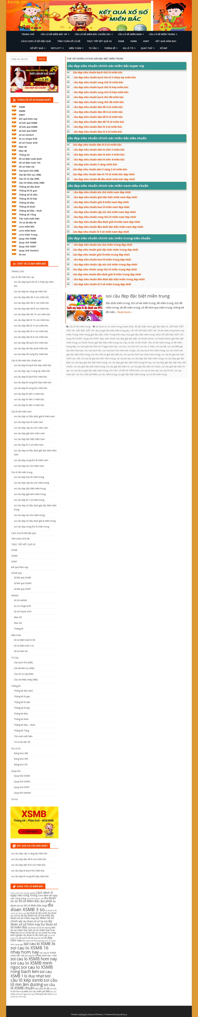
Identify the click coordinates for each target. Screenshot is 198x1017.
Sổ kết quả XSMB (28, 122)
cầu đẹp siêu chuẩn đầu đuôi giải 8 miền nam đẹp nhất (107, 222)
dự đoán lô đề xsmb (37, 913)
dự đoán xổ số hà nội (35, 921)
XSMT (146, 41)
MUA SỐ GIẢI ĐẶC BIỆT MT (169, 334)
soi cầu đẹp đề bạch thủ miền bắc (31, 342)
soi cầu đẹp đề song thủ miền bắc (31, 354)
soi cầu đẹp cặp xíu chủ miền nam (31, 427)
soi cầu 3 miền (147, 346)
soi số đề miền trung (156, 374)
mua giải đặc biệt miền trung (140, 334)
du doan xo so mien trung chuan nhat (114, 326)
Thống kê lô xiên (28, 194)
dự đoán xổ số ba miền (37, 915)
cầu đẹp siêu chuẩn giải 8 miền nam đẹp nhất (101, 202)
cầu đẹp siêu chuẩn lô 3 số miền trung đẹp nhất (102, 284)
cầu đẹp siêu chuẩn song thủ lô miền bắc (98, 82)
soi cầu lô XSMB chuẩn (33, 986)
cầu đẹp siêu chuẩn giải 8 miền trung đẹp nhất (101, 254)
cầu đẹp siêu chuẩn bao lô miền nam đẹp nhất (102, 207)
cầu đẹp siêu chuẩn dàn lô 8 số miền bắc (97, 144)
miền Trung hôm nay (114, 334)
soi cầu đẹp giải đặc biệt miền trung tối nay (129, 362)
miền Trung (72, 334)
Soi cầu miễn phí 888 (86, 374)
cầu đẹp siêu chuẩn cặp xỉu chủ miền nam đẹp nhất (105, 212)
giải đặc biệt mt (160, 326)
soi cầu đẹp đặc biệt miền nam (29, 439)
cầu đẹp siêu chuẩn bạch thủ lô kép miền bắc (101, 87)
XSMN (133, 41)
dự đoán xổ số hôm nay (31, 922)
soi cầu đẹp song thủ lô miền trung (31, 526)
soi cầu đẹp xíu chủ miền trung (29, 515)
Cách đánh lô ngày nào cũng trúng (32, 894)
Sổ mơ (163, 48)
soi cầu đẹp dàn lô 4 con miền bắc (31, 325)
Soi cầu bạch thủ (93, 350)
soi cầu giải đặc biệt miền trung (89, 366)
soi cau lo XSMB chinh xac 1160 (40, 955)
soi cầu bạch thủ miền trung (151, 350)
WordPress (122, 1014)
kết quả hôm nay (166, 41)
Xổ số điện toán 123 (29, 162)
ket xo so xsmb (23, 932)
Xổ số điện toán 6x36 (30, 158)
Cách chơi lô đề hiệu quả (36, 41)
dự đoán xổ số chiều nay (32, 917)
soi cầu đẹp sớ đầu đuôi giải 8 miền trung (35, 520)
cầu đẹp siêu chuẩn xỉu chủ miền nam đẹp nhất (102, 192)
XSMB (121, 41)
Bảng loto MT (21, 764)
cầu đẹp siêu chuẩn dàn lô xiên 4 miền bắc (99, 159)
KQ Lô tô (128, 48)
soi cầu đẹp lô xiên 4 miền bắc (29, 405)
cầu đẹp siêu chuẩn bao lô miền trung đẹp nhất (102, 259)
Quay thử (146, 48)
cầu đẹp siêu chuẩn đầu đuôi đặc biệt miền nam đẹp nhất (108, 227)
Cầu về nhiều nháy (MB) (31, 182)
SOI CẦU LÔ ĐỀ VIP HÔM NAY (124, 370)
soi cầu (122, 346)
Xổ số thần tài (26, 166)
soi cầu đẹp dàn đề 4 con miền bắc (31, 297)
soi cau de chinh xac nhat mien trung (141, 354)
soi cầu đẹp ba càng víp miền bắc (30, 291)
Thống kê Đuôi (27, 206)
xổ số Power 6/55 (28, 142)
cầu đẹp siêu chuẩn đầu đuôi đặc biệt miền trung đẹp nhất (109, 279)
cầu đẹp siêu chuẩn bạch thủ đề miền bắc (99, 97)
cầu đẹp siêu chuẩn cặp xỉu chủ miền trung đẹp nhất (105, 264)
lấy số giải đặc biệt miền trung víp (112, 330)
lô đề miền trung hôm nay (171, 330)
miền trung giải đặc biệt (91, 334)
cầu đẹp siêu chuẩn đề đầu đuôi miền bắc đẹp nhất (104, 179)
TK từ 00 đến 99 (27, 222)
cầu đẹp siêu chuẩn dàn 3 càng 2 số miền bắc (100, 169)
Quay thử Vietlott (29, 250)
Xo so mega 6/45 (28, 138)
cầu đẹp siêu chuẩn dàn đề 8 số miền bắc (98, 117)
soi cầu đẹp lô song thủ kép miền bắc (33, 382)
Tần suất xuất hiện (29, 218)
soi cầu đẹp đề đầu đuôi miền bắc (31, 348)
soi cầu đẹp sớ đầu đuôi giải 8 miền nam (34, 416)
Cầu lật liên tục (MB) (30, 174)
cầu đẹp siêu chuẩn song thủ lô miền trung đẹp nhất (105, 269)
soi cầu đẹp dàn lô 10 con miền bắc (32, 320)
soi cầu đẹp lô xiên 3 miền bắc (29, 399)
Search (41, 58)
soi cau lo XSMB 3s (39, 943)
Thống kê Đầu (26, 202)
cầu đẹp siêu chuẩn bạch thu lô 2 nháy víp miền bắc (105, 77)
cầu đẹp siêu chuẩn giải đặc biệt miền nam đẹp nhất (105, 197)
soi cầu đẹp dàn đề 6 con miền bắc (31, 302)
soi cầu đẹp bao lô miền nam (28, 422)
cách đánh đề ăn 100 (35, 898)
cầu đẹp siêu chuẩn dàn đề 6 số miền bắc (98, 112)
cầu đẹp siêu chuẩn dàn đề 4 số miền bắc (98, 107)
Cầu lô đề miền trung (162, 34)
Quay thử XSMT (74, 338)
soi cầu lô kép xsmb (30, 978)
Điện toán (75, 48)
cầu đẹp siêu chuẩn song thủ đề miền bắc (99, 102)
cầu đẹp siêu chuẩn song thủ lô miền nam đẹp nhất (105, 217)
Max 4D (23, 150)
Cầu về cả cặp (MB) (29, 178)
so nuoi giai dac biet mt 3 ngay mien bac (97, 346)
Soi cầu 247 (133, 346)
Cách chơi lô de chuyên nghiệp (23, 893)
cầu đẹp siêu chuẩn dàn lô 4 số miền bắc (98, 126)
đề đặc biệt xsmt (143, 326)
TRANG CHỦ (27, 34)
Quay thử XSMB (27, 238)
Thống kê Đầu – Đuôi (30, 210)
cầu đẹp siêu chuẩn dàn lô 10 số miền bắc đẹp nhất (104, 174)
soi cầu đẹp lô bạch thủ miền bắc (30, 376)
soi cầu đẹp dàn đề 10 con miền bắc (32, 314)
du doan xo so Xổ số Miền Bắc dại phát (33, 899)
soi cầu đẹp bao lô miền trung (29, 477)
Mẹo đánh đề (27, 941)
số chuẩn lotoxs (146, 338)
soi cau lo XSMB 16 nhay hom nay (29, 950)
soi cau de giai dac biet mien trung (98, 358)
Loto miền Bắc (26, 226)
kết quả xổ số (37, 938)
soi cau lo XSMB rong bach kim (32, 969)
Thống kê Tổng (27, 214)
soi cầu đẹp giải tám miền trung (30, 494)
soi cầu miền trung (107, 374)
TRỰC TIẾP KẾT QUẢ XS (99, 41)
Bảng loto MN (21, 758)
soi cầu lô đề (42, 988)
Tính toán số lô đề (68, 41)
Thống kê (109, 48)
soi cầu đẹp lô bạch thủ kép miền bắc (32, 365)
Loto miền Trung (28, 234)
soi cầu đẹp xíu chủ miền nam (29, 465)
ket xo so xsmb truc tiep (44, 932)
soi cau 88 (161, 346)
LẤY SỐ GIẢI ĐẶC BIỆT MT (143, 330)
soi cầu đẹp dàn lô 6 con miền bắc (31, 331)
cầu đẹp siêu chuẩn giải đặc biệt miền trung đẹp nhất (105, 249)
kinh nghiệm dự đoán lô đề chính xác (29, 935)
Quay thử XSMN (27, 242)
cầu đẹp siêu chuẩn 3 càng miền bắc (95, 164)
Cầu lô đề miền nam (130, 34)
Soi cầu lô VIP (166, 370)
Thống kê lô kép (28, 198)
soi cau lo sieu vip (149, 370)
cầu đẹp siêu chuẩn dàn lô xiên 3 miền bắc (99, 154)
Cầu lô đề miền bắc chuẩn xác (93, 34)
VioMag (81, 1014)
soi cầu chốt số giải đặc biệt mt (106, 354)
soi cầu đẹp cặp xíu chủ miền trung (31, 482)
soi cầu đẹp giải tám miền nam (29, 433)
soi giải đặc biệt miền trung (131, 374)
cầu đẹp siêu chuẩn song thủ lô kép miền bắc (101, 92)
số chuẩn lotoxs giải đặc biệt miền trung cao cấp (102, 342)
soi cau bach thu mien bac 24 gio (119, 350)
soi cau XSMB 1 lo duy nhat (31, 973)
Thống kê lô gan (28, 190)
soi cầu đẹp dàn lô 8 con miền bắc (31, 337)
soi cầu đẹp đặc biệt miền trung (138, 296)
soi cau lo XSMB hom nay (34, 959)
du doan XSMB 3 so (32, 907)
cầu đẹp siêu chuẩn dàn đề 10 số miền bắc (99, 122)
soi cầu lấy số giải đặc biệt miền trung (89, 370)
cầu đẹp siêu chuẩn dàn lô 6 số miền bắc (98, 131)
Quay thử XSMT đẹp (93, 338)
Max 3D (23, 146)
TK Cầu (93, 48)
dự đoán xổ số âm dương (39, 927)
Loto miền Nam (27, 230)
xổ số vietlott (26, 134)
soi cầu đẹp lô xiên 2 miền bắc (29, 393)
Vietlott (56, 48)
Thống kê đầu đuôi (29, 186)
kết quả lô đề (24, 938)
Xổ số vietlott (20, 600)
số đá (131, 342)
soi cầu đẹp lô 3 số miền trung (29, 499)
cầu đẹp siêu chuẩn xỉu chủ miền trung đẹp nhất (103, 244)
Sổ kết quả (36, 48)
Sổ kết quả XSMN (28, 126)
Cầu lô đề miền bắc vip (54, 34)
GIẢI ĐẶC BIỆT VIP (85, 330)
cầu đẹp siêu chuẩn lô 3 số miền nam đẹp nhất (101, 231)
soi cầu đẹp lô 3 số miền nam (28, 444)
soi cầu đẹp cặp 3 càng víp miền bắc (32, 370)
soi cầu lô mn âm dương (34, 982)
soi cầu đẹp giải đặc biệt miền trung (89, 362)
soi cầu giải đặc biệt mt (117, 366)
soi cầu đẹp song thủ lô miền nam (31, 460)
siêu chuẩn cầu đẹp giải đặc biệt (121, 338)
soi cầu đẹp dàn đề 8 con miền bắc (31, 308)
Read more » (124, 312)
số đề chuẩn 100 (143, 342)
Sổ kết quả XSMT (28, 130)
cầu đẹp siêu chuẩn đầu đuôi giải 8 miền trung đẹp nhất (107, 274)
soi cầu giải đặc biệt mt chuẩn (145, 366)
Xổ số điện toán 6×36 (24, 639)
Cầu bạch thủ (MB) (29, 170)
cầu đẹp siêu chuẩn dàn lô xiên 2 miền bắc (99, 149)
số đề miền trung (161, 342)
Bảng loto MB (21, 753)
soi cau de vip (123, 358)
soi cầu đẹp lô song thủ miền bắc (30, 388)
